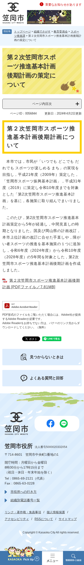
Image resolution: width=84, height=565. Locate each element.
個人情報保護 (56, 512)
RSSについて (44, 519)
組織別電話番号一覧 (25, 500)
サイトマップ (68, 519)
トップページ (22, 31)
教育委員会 (61, 31)
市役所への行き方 (23, 492)
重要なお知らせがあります (63, 4)
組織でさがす (42, 31)
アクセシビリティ (17, 519)
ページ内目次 (42, 104)
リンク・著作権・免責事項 (23, 512)
